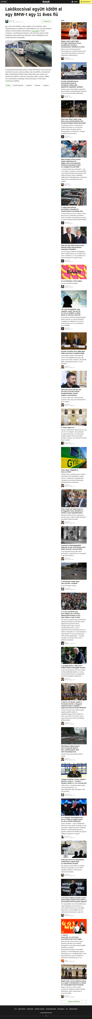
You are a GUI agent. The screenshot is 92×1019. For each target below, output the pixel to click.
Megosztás (47, 21)
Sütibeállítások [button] (73, 1009)
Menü (4, 1)
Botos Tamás (11, 20)
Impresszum (30, 1009)
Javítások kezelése (40, 1009)
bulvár (10, 21)
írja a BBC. (35, 31)
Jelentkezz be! (86, 1)
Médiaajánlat (60, 1009)
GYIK (15, 1009)
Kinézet (76, 1)
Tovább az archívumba (74, 1001)
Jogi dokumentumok (51, 1009)
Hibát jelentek (21, 1009)
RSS (67, 1009)
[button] (8, 85)
